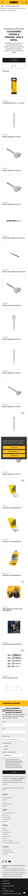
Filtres (15, 60)
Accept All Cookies (14, 455)
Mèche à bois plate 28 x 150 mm (11, 305)
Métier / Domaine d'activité (8, 752)
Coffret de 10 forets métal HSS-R (11, 508)
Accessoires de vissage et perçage (12, 6)
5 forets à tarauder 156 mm (10, 678)
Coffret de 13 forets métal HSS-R (11, 541)
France (6, 746)
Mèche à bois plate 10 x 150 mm (11, 406)
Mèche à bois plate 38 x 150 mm (11, 339)
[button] (2, 862)
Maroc (6, 749)
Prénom (4, 721)
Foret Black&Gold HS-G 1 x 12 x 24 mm (13, 103)
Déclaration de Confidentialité (17, 778)
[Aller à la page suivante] (21, 689)
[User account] (26, 2)
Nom (3, 729)
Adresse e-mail (5, 736)
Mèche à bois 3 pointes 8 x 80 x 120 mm (13, 238)
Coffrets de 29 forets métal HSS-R (12, 644)
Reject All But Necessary (14, 451)
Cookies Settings (14, 447)
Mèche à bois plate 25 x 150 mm (11, 170)
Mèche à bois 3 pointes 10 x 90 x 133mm (13, 271)
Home (2, 6)
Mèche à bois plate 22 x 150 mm (11, 137)
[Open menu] (2, 2)
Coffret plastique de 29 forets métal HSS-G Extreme (12, 609)
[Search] (22, 2)
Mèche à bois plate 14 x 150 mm (11, 474)
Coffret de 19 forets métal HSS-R (11, 575)
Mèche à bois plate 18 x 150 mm (11, 373)
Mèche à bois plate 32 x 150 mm (11, 204)
